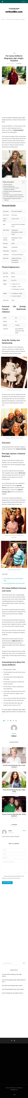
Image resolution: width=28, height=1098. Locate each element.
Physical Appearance (9, 186)
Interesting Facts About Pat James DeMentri (12, 199)
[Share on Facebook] (8, 720)
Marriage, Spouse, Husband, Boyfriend (13, 195)
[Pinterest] (13, 720)
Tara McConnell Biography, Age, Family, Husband (14, 766)
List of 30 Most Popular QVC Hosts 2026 (14, 583)
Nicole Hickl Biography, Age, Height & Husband (12, 993)
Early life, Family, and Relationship (12, 191)
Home (3, 19)
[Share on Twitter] (10, 720)
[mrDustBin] (14, 10)
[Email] (16, 720)
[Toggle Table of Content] (22, 182)
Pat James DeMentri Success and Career (14, 196)
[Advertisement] (14, 38)
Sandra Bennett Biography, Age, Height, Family (14, 790)
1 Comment (18, 63)
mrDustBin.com (13, 1089)
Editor (14, 736)
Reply (24, 830)
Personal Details (8, 184)
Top (14, 1094)
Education (6, 193)
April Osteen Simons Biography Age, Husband (12, 985)
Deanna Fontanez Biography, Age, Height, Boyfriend (14, 815)
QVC (15, 53)
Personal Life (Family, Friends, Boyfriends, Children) (11, 188)
